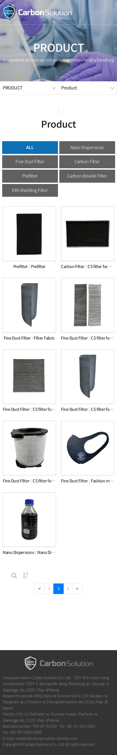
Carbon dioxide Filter (87, 176)
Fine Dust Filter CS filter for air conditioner (87, 409)
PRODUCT (13, 88)
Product (69, 88)
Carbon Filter (87, 161)
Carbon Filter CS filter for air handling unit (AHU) (87, 266)
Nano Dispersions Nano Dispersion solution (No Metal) (29, 552)
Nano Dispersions (87, 147)
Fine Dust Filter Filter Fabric (29, 338)
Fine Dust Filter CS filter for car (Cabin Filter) (29, 409)
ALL (29, 147)
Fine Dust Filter (30, 161)
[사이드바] (104, 12)
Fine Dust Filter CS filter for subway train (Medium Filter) (87, 338)
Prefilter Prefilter (29, 266)
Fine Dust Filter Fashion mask (87, 480)
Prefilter (30, 176)
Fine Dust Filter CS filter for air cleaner (29, 480)
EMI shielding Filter (30, 190)
